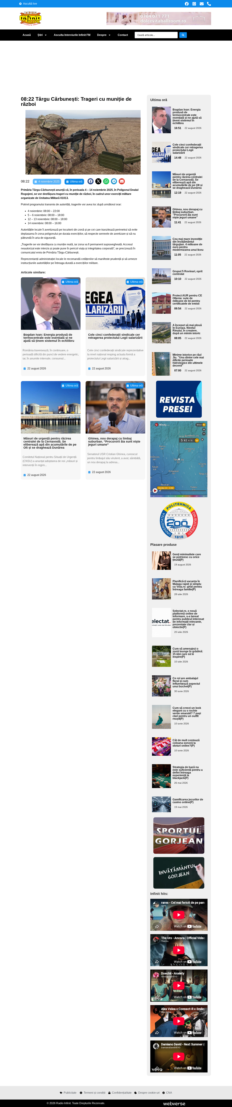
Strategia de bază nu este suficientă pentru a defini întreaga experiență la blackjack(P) (188, 772)
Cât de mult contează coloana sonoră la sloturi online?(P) (186, 743)
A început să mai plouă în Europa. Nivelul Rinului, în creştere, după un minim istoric (187, 329)
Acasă (27, 35)
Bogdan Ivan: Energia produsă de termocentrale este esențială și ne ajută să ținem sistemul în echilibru (48, 337)
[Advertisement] (116, 66)
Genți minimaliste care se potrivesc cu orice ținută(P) (187, 557)
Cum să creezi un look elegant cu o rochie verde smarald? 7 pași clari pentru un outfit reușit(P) (187, 713)
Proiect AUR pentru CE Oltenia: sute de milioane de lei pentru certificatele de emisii (187, 299)
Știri (40, 35)
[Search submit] (183, 35)
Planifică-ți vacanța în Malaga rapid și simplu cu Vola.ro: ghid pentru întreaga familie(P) (187, 585)
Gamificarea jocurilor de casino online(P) (188, 801)
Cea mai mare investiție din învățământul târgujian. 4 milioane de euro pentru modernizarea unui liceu (188, 244)
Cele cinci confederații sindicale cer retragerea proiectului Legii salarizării (115, 336)
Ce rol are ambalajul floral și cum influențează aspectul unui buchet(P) (186, 682)
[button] (90, 181)
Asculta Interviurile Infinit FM (72, 35)
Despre (101, 35)
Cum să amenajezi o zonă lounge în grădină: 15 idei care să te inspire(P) (188, 652)
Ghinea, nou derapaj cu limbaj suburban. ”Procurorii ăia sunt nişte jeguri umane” (114, 441)
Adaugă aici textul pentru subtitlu (161, 114)
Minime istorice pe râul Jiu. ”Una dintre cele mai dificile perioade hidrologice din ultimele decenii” (188, 360)
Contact (123, 35)
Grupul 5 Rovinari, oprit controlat (187, 272)
